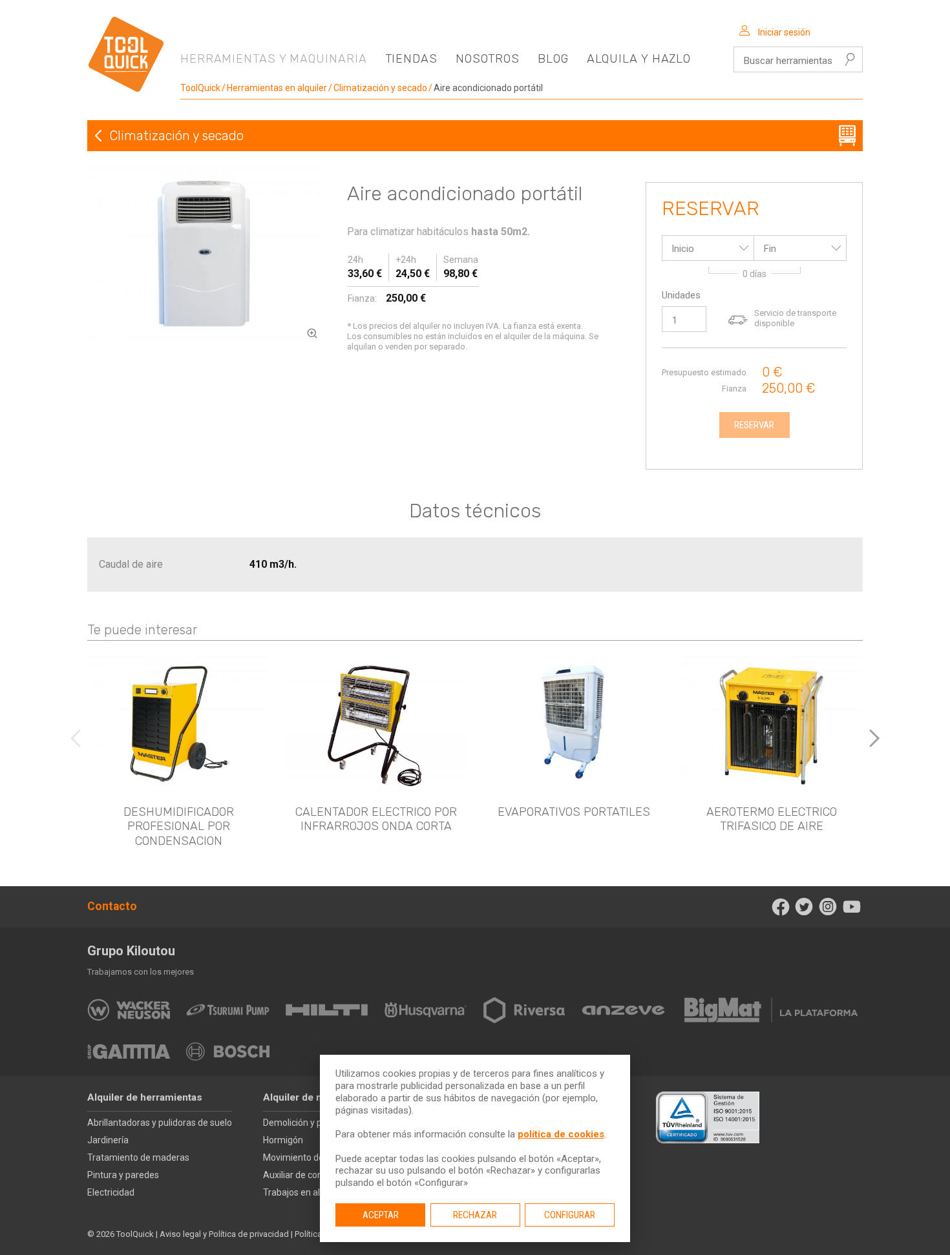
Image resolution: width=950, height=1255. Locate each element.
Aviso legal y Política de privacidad (224, 1234)
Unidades (681, 295)
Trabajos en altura (300, 1192)
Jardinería (108, 1140)
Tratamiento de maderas (138, 1157)
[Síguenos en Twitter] (804, 907)
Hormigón (283, 1140)
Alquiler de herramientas (144, 1097)
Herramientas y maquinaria (273, 59)
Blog (553, 59)
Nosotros (488, 59)
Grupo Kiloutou (131, 951)
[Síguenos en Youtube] (851, 907)
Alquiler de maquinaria (315, 1097)
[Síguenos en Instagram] (828, 907)
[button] (874, 738)
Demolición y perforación (313, 1122)
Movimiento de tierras (307, 1157)
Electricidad (110, 1192)
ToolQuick (200, 88)
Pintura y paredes (123, 1175)
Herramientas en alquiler (277, 88)
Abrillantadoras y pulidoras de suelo (159, 1122)
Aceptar (381, 1215)
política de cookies (561, 1134)
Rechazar (475, 1215)
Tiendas (411, 59)
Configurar (569, 1215)
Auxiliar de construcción (311, 1175)
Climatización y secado (380, 88)
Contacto (112, 906)
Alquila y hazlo (639, 59)
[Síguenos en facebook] (780, 907)
